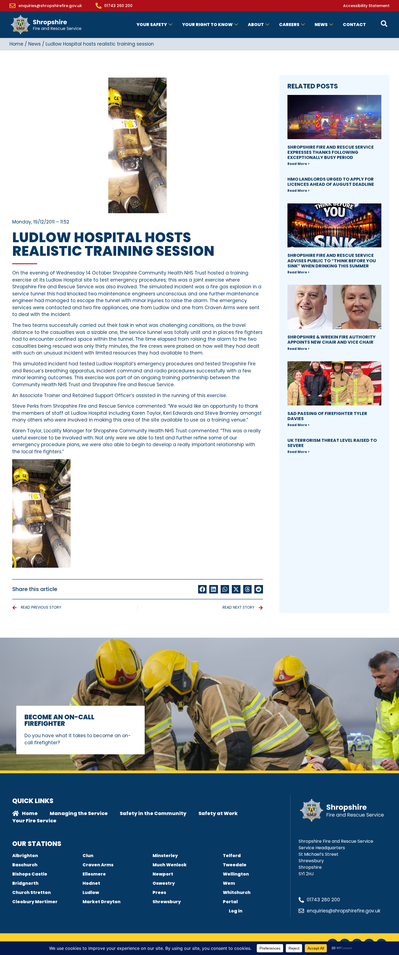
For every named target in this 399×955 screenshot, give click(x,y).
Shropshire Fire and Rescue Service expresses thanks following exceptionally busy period (330, 152)
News (321, 24)
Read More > (298, 163)
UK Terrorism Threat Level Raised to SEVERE (332, 443)
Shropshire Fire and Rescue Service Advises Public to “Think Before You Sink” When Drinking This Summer (331, 260)
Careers (289, 24)
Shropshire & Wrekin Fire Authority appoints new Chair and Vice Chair (331, 339)
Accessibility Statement (366, 5)
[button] (202, 589)
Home (16, 44)
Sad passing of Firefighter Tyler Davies (327, 416)
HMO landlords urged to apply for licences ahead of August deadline (330, 181)
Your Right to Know (207, 24)
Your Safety (152, 24)
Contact (354, 24)
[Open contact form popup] (384, 23)
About (256, 24)
